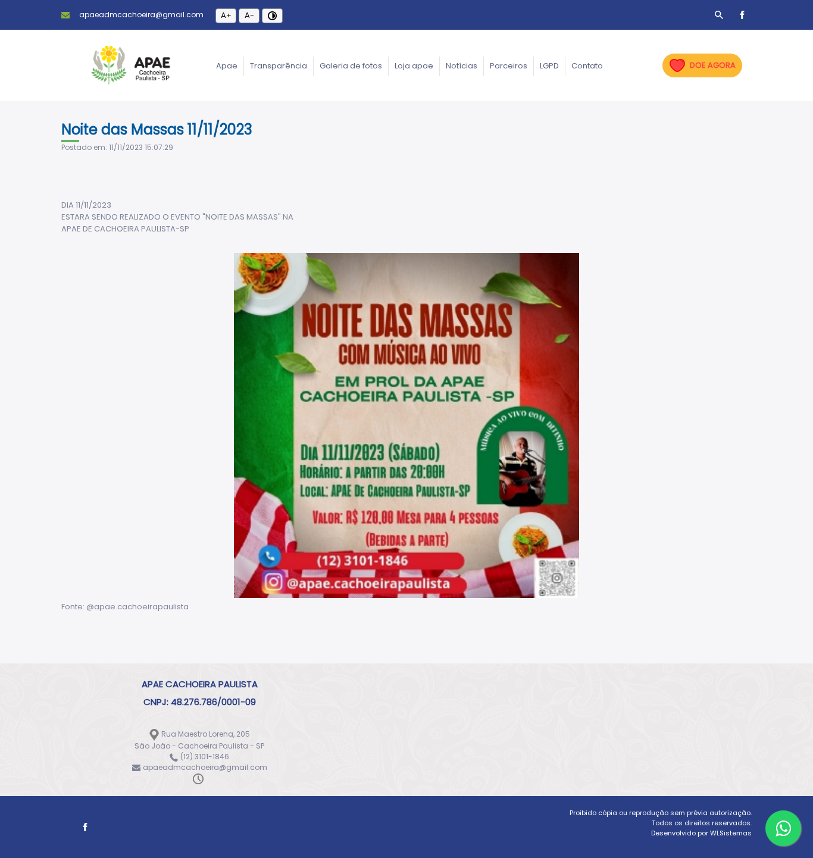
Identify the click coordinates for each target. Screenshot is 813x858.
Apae (226, 65)
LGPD (549, 65)
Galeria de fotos (351, 65)
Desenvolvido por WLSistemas (701, 833)
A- (249, 15)
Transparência (278, 65)
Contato (587, 65)
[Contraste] (272, 15)
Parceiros (508, 65)
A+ (226, 15)
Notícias (461, 65)
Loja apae (414, 65)
